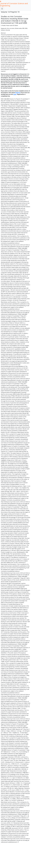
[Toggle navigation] (2, 8)
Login (14, 94)
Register (18, 92)
